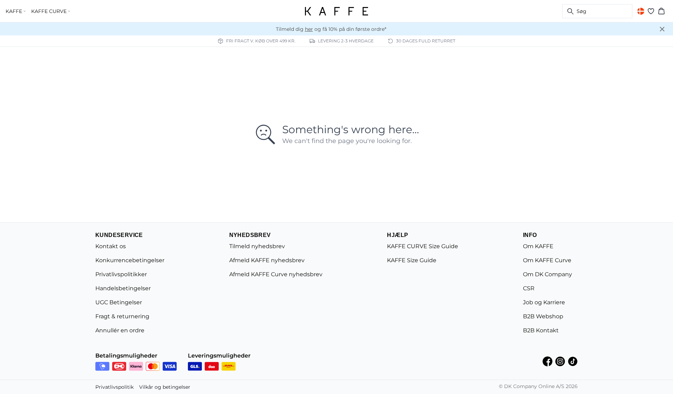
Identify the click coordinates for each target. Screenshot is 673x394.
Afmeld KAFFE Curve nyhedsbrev (275, 274)
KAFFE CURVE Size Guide (422, 246)
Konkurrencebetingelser (129, 260)
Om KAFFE (538, 246)
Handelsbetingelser (123, 288)
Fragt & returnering (122, 316)
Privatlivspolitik (114, 387)
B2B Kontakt (541, 330)
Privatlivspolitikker (121, 274)
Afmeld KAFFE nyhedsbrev (267, 260)
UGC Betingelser (118, 302)
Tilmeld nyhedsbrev (257, 246)
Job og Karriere (544, 302)
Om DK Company (547, 274)
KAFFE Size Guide (411, 260)
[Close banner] (662, 29)
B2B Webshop (543, 316)
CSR (529, 288)
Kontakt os (110, 246)
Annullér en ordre (119, 330)
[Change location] (640, 11)
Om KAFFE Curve (547, 260)
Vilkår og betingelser (164, 387)
